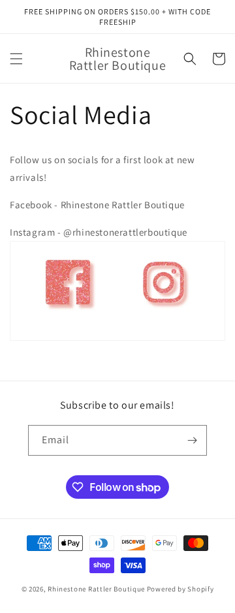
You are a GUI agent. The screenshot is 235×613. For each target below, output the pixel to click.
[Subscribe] (192, 440)
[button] (16, 58)
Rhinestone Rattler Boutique (96, 588)
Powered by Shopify (180, 588)
